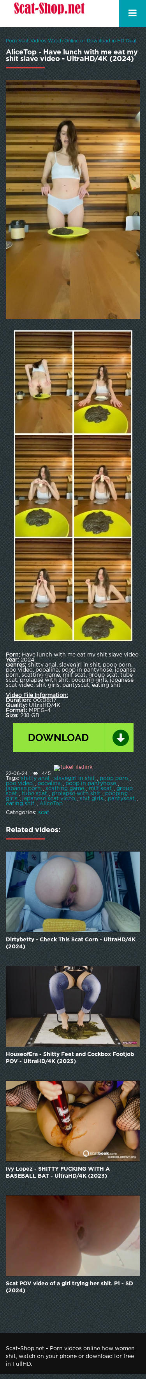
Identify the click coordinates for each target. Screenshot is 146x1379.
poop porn (114, 778)
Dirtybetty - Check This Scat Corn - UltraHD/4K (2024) (70, 943)
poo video (19, 783)
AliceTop (51, 803)
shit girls (91, 798)
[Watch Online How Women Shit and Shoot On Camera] (48, 13)
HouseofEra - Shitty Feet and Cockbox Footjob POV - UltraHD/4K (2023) (70, 1058)
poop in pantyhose (90, 783)
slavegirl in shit (74, 778)
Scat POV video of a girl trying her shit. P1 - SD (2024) (69, 1287)
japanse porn (23, 788)
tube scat (34, 793)
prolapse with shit (76, 793)
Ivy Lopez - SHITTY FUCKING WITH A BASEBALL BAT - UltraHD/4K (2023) (58, 1172)
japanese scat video (48, 798)
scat (43, 812)
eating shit (20, 803)
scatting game (65, 788)
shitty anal (35, 778)
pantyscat (121, 798)
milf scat (100, 788)
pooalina (49, 783)
